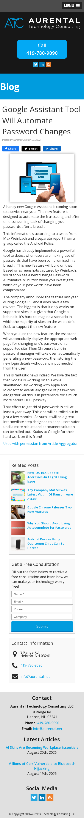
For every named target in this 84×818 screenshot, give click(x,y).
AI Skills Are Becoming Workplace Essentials (42, 747)
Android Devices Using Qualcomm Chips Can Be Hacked (45, 543)
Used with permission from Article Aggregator (40, 443)
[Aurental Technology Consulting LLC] (42, 23)
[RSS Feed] (48, 64)
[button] (72, 5)
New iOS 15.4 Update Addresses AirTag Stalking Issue (47, 477)
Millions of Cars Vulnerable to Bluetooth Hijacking (41, 766)
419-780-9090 (42, 53)
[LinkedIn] (42, 64)
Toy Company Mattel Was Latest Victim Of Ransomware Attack (50, 494)
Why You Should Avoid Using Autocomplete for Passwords (49, 525)
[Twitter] (35, 64)
